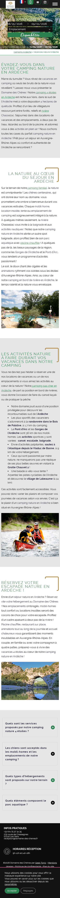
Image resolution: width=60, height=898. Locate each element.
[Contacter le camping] (38, 2)
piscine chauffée (30, 242)
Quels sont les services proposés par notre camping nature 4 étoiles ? (24, 727)
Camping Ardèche (23, 52)
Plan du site (48, 866)
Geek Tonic (40, 863)
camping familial (37, 187)
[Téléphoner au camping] (30, 2)
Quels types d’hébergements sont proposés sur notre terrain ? (26, 780)
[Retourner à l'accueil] (10, 5)
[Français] (23, 2)
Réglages (28, 890)
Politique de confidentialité (28, 866)
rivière (45, 110)
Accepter (12, 890)
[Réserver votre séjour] (45, 2)
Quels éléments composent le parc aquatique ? (25, 802)
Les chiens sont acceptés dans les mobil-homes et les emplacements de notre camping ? (26, 753)
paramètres (11, 884)
